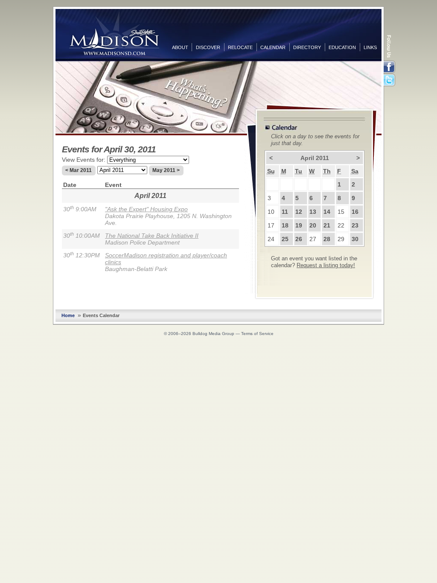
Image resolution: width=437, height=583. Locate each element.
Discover (208, 47)
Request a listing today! (326, 265)
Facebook (390, 67)
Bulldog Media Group (213, 333)
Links (370, 47)
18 (285, 225)
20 (312, 225)
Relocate (240, 47)
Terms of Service (257, 333)
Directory (307, 47)
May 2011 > (166, 170)
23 (355, 225)
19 (298, 225)
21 (326, 225)
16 (355, 211)
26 (298, 239)
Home (68, 315)
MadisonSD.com (114, 33)
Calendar (273, 47)
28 (326, 239)
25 (285, 239)
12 (298, 211)
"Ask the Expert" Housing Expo (146, 209)
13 (312, 211)
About (180, 47)
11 (285, 211)
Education (342, 47)
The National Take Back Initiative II (151, 235)
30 (355, 239)
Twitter (390, 80)
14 (326, 211)
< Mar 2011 (78, 170)
